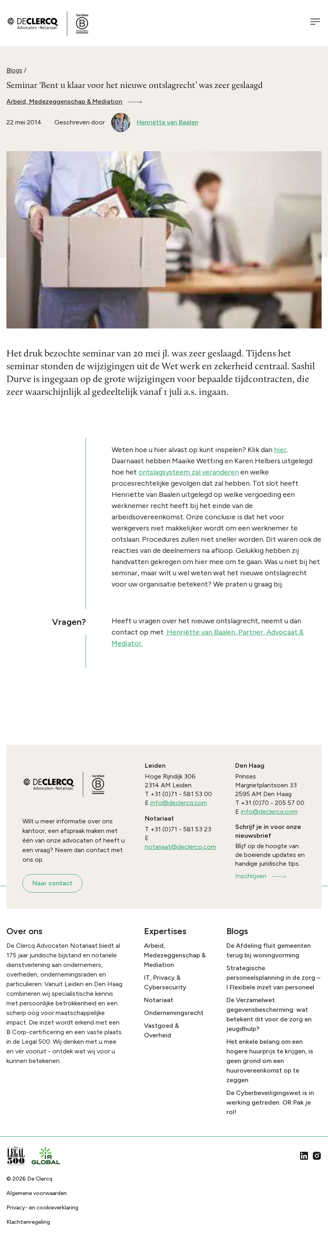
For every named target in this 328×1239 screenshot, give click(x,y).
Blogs (14, 70)
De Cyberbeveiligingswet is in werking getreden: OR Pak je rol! (270, 1102)
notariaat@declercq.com (180, 847)
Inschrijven (250, 876)
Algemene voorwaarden (36, 1193)
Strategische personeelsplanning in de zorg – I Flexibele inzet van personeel (273, 977)
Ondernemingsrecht (174, 1013)
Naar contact (52, 883)
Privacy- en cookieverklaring (42, 1207)
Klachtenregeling (28, 1222)
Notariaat (158, 1000)
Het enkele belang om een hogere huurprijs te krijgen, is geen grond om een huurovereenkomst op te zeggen (269, 1061)
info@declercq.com (178, 803)
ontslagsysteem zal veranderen (188, 472)
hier (280, 449)
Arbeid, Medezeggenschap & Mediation (64, 101)
